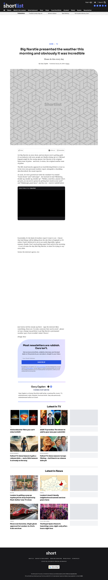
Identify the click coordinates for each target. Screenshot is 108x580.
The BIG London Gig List (35, 13)
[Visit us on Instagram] (95, 6)
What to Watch (52, 13)
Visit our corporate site (71, 573)
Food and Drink (56, 10)
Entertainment (33, 10)
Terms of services (41, 366)
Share (21, 150)
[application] (41, 203)
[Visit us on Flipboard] (100, 6)
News (9, 10)
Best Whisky (65, 13)
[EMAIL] (51, 387)
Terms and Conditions (56, 558)
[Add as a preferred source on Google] (54, 567)
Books (79, 10)
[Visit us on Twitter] (105, 6)
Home (51, 44)
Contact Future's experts (42, 558)
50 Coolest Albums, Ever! (82, 13)
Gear (41, 10)
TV (57, 44)
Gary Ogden (44, 63)
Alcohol (66, 10)
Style (47, 10)
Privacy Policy (67, 558)
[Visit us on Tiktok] (97, 6)
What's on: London (19, 10)
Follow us (52, 150)
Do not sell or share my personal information (54, 561)
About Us (31, 558)
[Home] (4, 10)
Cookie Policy (75, 558)
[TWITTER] (48, 387)
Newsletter (88, 10)
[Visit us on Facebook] (103, 6)
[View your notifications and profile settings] (95, 2)
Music (73, 10)
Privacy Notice (29, 368)
